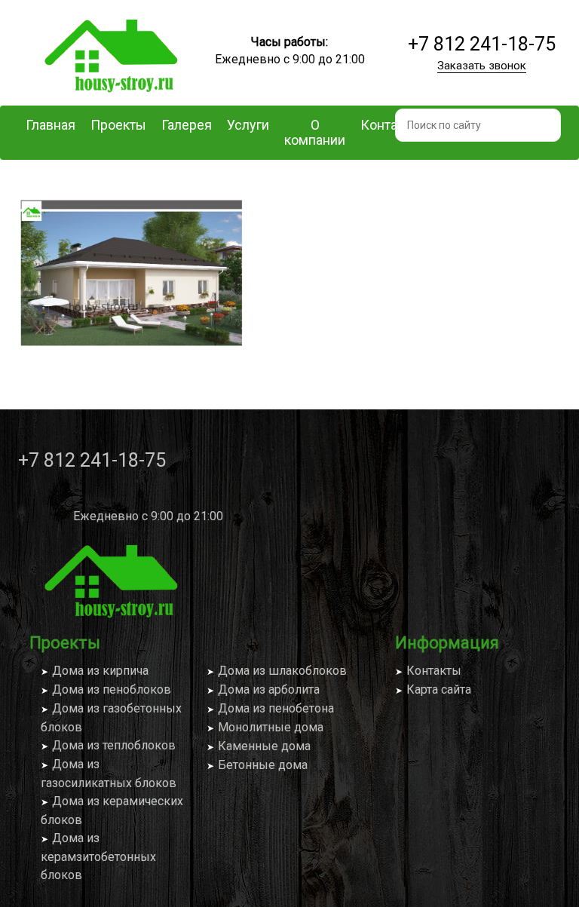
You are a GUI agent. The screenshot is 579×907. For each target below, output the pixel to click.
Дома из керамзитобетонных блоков (98, 856)
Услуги (248, 125)
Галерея (186, 125)
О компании (314, 132)
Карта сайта (438, 689)
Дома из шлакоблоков (282, 670)
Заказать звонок (481, 65)
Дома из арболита (269, 689)
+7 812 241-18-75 (482, 44)
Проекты (118, 125)
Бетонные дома (263, 765)
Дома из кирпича (100, 670)
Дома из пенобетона (276, 708)
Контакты (433, 670)
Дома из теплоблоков (114, 745)
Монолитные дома (270, 727)
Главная (50, 125)
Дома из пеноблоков (111, 689)
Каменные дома (264, 746)
